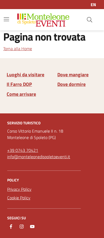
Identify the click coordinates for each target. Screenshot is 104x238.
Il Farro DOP (19, 84)
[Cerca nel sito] (89, 19)
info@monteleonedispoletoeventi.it (38, 156)
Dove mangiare (73, 74)
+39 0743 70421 (22, 150)
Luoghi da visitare (25, 74)
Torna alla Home (17, 48)
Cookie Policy (18, 198)
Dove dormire (71, 84)
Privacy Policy (19, 189)
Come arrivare (21, 94)
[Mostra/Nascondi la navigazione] (6, 19)
